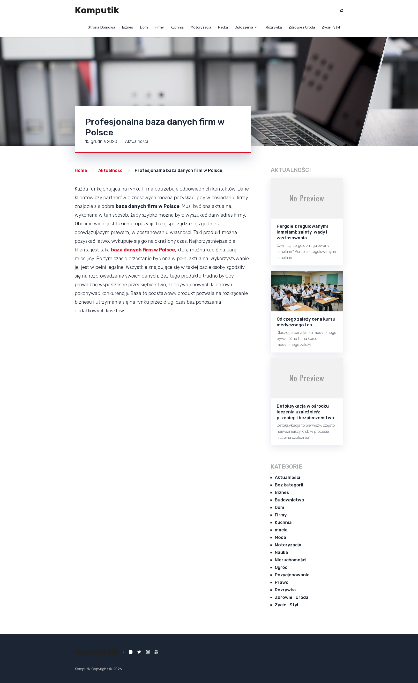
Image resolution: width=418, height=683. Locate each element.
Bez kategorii (289, 485)
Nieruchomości (290, 560)
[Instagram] (148, 652)
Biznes (127, 27)
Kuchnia (177, 27)
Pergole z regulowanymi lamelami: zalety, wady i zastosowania (302, 232)
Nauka (223, 27)
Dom (144, 27)
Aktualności (136, 141)
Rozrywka (274, 27)
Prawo (282, 582)
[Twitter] (139, 652)
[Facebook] (130, 652)
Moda (280, 537)
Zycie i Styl (331, 27)
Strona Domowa (101, 27)
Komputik (97, 10)
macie (281, 530)
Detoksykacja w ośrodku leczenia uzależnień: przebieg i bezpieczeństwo (305, 412)
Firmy (159, 27)
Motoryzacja (200, 27)
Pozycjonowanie (292, 575)
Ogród (281, 567)
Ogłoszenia (244, 27)
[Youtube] (156, 652)
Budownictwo (289, 500)
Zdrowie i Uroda (302, 27)
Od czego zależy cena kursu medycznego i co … (306, 322)
